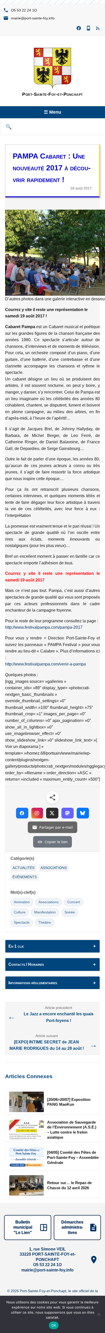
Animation (22, 902)
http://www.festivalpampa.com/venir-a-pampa (45, 664)
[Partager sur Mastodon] (67, 813)
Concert (73, 902)
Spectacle (22, 922)
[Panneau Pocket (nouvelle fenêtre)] (88, 28)
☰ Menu (52, 112)
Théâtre (44, 922)
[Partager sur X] (52, 813)
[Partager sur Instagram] (37, 813)
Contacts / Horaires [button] (26, 964)
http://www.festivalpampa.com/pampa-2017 (44, 627)
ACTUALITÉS (23, 868)
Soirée (69, 912)
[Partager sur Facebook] (22, 813)
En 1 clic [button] (16, 946)
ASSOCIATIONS (54, 868)
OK (53, 1325)
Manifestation (45, 912)
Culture (19, 912)
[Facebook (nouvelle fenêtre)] (79, 28)
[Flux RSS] (98, 28)
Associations (48, 902)
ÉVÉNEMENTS (24, 877)
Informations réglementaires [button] (32, 983)
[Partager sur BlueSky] (83, 813)
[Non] (98, 1314)
